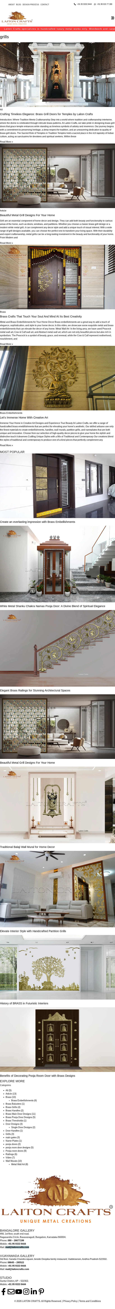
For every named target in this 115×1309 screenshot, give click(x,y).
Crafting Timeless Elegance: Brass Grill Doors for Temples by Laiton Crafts (46, 114)
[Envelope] (11, 1291)
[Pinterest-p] (41, 1291)
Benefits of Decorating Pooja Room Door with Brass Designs (37, 1075)
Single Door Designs (21, 1127)
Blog (18, 5)
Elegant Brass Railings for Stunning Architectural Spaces (35, 690)
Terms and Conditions (90, 1301)
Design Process (31, 5)
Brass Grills (11, 1107)
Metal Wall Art (18, 1164)
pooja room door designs (18, 1147)
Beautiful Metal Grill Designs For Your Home (27, 215)
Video (9, 1157)
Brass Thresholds (14, 1120)
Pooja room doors (14, 1151)
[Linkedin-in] (33, 1291)
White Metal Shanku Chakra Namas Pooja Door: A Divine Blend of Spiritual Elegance (53, 606)
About (11, 5)
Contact (45, 5)
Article (9, 1094)
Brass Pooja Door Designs (19, 1117)
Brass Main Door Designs (18, 1114)
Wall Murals (11, 1161)
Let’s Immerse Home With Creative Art (24, 417)
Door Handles (12, 1131)
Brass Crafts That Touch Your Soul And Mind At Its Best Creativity (41, 316)
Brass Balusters (13, 1104)
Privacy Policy (70, 1301)
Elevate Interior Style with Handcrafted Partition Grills (33, 931)
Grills (8, 1134)
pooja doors (11, 1144)
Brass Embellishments (22, 1100)
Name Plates (12, 1141)
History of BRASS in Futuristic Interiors (24, 1003)
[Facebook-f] (3, 1291)
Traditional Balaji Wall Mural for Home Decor (27, 846)
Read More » (6, 142)
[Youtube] (18, 1291)
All (7, 1090)
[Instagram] (26, 1291)
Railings (10, 1154)
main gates (11, 1137)
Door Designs (12, 1124)
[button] (112, 18)
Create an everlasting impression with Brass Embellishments (37, 521)
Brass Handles (13, 1110)
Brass (8, 1097)
